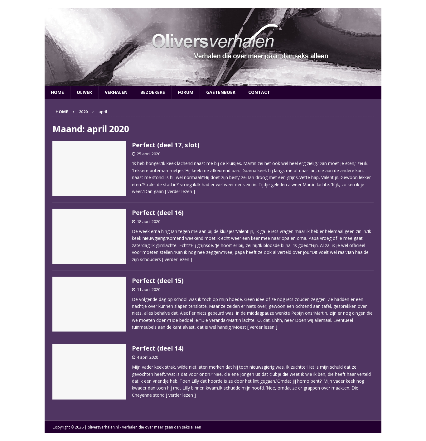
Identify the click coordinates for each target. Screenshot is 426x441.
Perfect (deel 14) (158, 348)
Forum (185, 92)
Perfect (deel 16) (158, 212)
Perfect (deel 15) (158, 280)
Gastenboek (220, 92)
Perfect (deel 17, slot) (166, 145)
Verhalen (116, 92)
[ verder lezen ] (180, 191)
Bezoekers (152, 92)
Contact (259, 92)
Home (57, 92)
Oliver (84, 92)
